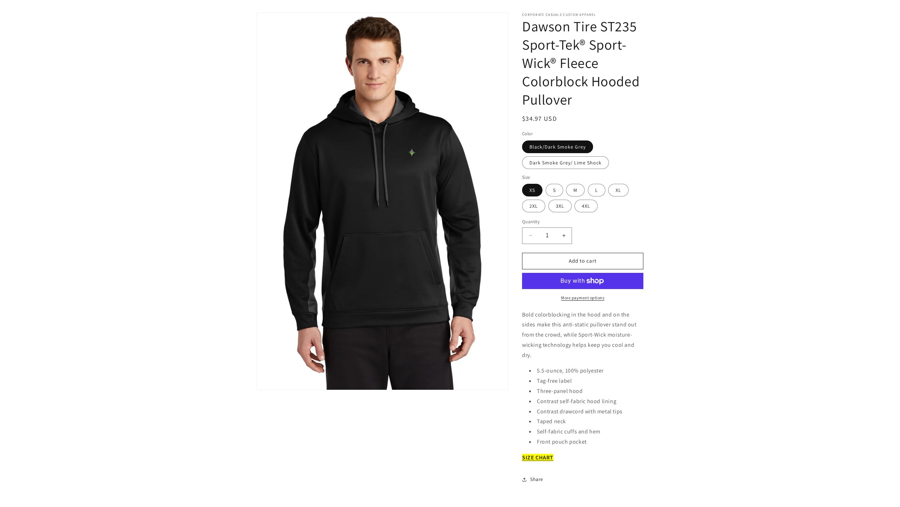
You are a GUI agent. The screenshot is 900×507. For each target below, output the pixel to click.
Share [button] (536, 479)
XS (532, 190)
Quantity (531, 222)
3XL (560, 206)
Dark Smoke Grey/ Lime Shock (565, 162)
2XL (533, 206)
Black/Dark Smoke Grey (557, 147)
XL (618, 190)
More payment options (582, 297)
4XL (586, 206)
